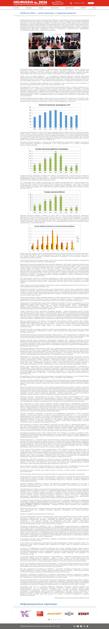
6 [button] (60, 619)
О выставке (16, 7)
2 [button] (51, 619)
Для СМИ (83, 7)
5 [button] (58, 619)
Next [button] (97, 613)
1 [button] (49, 619)
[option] (25, 614)
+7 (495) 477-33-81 (79, 3)
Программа (29, 7)
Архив (94, 7)
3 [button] (53, 619)
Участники (41, 7)
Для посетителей (70, 7)
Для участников (54, 7)
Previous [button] (12, 613)
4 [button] (55, 619)
